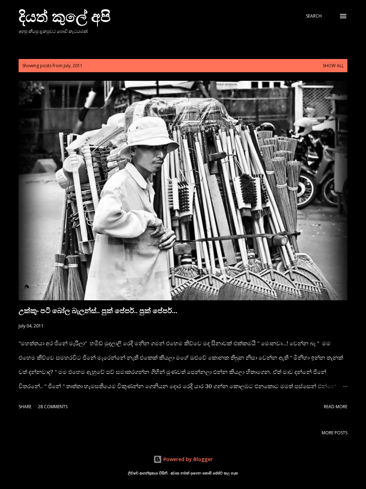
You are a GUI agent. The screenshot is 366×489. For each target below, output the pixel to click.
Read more (335, 407)
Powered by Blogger (187, 459)
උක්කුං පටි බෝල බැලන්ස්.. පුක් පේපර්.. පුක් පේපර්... (98, 310)
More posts (334, 433)
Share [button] (25, 407)
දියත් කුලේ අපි (64, 16)
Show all (333, 66)
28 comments (53, 407)
